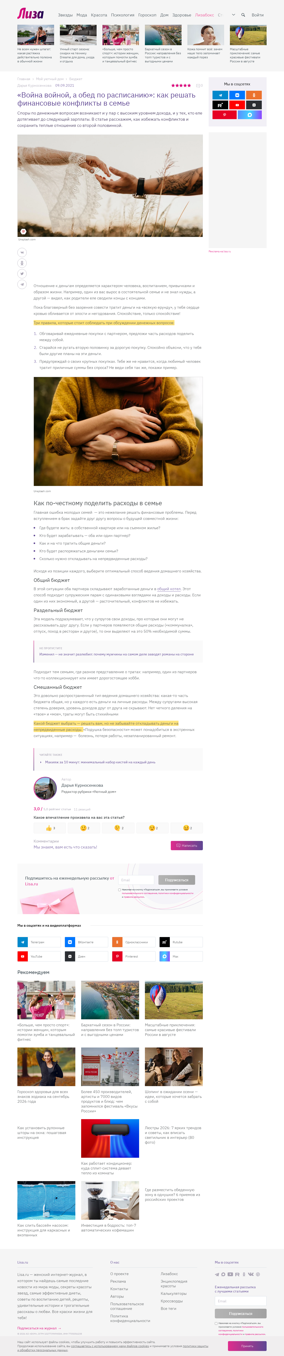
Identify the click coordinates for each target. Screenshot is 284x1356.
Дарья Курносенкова (34, 85)
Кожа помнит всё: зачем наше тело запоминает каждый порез (204, 53)
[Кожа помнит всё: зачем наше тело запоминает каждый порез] (205, 35)
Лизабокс (204, 15)
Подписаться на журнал (37, 1328)
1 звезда (173, 85)
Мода (82, 15)
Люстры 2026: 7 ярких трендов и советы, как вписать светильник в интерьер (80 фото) (173, 1135)
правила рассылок (134, 896)
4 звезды (185, 85)
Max (175, 956)
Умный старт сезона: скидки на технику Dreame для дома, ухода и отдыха (77, 55)
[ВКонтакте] (237, 95)
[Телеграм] (220, 95)
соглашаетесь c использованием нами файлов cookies (110, 1346)
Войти (258, 15)
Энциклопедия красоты (174, 1283)
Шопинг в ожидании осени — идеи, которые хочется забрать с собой (173, 1096)
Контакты (119, 1288)
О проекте (119, 1273)
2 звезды (177, 85)
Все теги (168, 1308)
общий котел (169, 588)
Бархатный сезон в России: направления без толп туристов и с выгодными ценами (163, 55)
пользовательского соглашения (139, 893)
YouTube (36, 956)
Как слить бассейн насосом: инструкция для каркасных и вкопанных (43, 1230)
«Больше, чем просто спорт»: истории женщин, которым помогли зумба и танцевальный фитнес (120, 55)
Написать (189, 845)
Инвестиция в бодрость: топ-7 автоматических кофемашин (108, 1228)
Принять (247, 1346)
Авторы (117, 1296)
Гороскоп (147, 15)
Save (23, 231)
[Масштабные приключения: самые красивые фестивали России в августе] (248, 35)
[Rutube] (220, 105)
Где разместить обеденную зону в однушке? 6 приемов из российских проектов (172, 1194)
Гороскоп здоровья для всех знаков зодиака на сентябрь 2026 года (43, 1096)
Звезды (65, 15)
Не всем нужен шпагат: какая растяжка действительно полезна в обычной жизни (34, 55)
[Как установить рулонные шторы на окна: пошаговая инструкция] (46, 1120)
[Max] (250, 114)
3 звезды (181, 85)
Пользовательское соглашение (127, 1306)
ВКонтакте (86, 942)
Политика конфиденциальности (130, 1318)
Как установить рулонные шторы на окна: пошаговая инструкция (41, 1132)
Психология (122, 15)
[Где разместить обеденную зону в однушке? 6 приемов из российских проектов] (174, 1182)
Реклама (118, 1281)
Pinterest (131, 956)
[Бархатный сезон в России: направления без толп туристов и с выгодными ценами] (163, 35)
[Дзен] (254, 105)
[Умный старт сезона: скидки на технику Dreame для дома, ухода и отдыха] (78, 35)
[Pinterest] (225, 114)
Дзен (81, 956)
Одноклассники (136, 942)
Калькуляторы (174, 1293)
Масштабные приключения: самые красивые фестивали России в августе (245, 55)
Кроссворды (172, 1300)
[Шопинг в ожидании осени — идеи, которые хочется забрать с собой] (174, 1067)
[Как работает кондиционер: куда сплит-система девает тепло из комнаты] (110, 1138)
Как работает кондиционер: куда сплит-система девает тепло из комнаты (106, 1168)
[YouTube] (237, 105)
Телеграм (37, 942)
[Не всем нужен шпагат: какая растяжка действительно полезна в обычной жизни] (35, 35)
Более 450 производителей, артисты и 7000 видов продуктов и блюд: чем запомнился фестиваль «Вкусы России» (109, 1101)
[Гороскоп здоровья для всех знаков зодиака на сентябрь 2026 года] (46, 1067)
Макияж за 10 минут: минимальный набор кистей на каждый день (100, 762)
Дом (164, 15)
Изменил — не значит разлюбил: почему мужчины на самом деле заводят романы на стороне (116, 654)
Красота (99, 15)
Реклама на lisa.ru (220, 251)
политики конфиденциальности (175, 893)
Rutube (178, 942)
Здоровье (181, 15)
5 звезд (189, 85)
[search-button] (243, 15)
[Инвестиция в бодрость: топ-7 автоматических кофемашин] (110, 1200)
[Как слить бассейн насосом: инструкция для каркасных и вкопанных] (46, 1200)
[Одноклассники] (254, 95)
